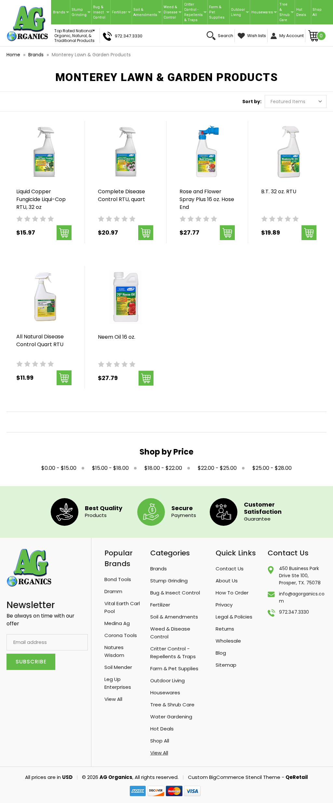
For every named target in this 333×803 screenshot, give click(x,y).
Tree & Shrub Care (284, 12)
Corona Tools (120, 635)
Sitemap (226, 664)
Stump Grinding (79, 12)
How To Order (232, 592)
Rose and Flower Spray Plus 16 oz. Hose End (207, 199)
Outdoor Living (238, 12)
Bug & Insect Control (99, 12)
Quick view (44, 144)
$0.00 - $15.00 (58, 468)
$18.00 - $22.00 (163, 468)
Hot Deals (301, 12)
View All (113, 699)
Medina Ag (117, 623)
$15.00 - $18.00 (110, 468)
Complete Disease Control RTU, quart (121, 195)
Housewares (262, 12)
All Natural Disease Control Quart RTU (40, 340)
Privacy (224, 604)
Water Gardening (171, 716)
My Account (291, 36)
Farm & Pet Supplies (216, 12)
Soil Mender (118, 667)
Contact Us (230, 568)
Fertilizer (119, 12)
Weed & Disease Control (171, 12)
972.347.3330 (128, 36)
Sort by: (251, 101)
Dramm (113, 591)
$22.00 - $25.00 (217, 468)
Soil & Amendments (145, 12)
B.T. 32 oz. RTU (278, 191)
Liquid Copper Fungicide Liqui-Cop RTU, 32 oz (41, 199)
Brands (59, 12)
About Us (227, 580)
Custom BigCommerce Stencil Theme (234, 777)
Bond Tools (117, 579)
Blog (221, 652)
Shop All (317, 12)
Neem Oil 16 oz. (116, 337)
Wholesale (228, 640)
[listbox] (295, 101)
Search (225, 36)
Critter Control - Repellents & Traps (193, 12)
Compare (42, 160)
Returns (225, 628)
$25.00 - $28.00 (272, 468)
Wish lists (256, 36)
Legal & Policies (234, 616)
